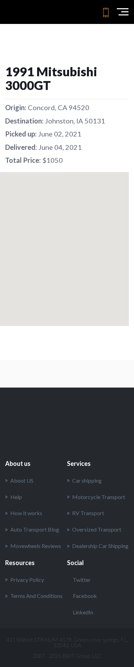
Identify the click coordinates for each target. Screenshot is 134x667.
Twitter (82, 579)
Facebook (85, 595)
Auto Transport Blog (34, 529)
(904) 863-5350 (106, 12)
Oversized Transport (96, 529)
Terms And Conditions (36, 595)
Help (16, 497)
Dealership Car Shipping (100, 545)
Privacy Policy (27, 579)
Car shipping (87, 480)
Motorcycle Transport (98, 497)
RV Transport (88, 513)
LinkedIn (83, 612)
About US (21, 480)
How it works (26, 513)
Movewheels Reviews (35, 545)
